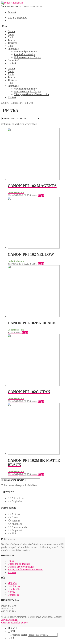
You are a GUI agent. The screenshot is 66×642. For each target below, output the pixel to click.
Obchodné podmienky (25, 51)
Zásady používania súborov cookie (31, 94)
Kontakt (12, 63)
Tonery (11, 40)
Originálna (17, 501)
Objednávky (14, 586)
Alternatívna (18, 498)
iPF (21, 102)
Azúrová (16, 514)
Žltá (14, 533)
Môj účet (12, 583)
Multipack (17, 523)
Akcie (11, 37)
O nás (11, 34)
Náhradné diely (19, 527)
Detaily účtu (14, 589)
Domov (11, 31)
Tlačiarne (12, 43)
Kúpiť (41, 195)
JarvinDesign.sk (9, 619)
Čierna (15, 517)
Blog (10, 45)
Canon (14, 102)
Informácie (13, 48)
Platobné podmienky (24, 54)
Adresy (11, 592)
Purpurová (17, 530)
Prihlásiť (12, 12)
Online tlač (13, 60)
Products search (13, 6)
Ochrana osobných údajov (27, 57)
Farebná (16, 520)
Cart (11, 638)
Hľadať (11, 631)
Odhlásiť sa (13, 594)
